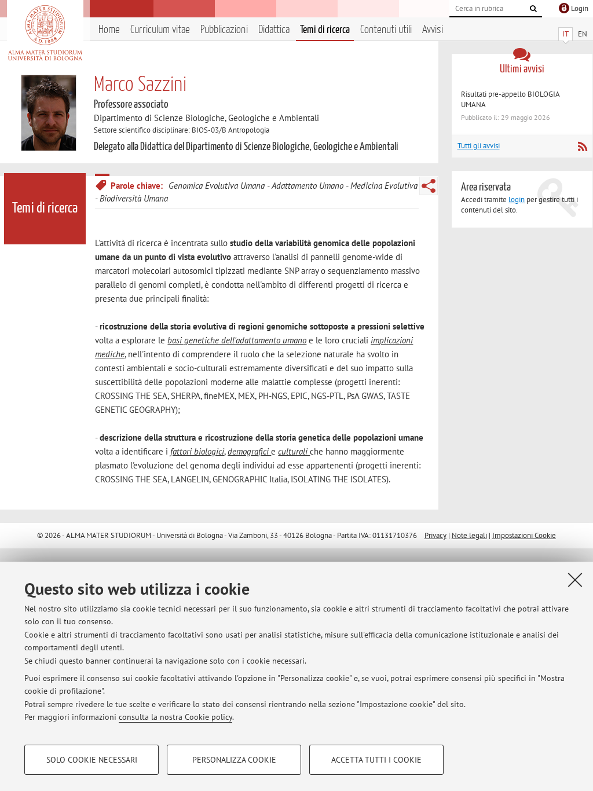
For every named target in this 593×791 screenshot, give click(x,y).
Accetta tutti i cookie (376, 760)
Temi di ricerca (325, 29)
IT (565, 34)
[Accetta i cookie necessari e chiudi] (575, 579)
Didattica (274, 29)
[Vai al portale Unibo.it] (45, 33)
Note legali (469, 535)
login (516, 199)
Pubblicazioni (224, 29)
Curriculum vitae (160, 29)
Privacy (435, 535)
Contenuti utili (386, 29)
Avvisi (432, 29)
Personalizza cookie (234, 760)
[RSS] (582, 146)
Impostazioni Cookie (524, 535)
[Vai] (533, 8)
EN (582, 34)
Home (109, 29)
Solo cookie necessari (91, 760)
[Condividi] (428, 186)
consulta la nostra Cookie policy (175, 717)
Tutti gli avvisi (478, 146)
